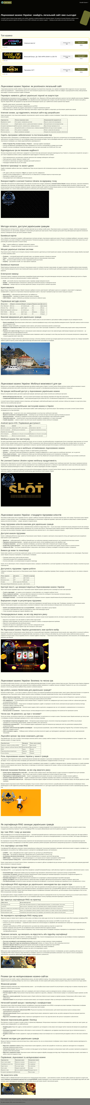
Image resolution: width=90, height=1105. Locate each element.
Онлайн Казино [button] (83, 2)
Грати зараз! (7, 2)
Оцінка (81, 45)
